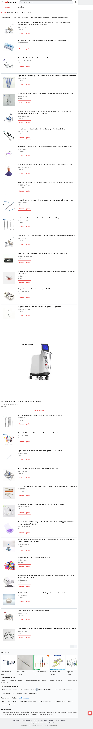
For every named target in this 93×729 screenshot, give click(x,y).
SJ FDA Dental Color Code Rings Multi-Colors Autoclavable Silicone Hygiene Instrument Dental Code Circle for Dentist (46, 523)
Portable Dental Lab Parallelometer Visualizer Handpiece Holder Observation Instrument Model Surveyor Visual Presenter (46, 541)
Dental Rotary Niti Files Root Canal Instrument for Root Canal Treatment (41, 504)
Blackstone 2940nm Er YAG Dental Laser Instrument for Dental (21, 401)
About (26, 723)
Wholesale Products (15, 680)
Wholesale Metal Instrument (28, 690)
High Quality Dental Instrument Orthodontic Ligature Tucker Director (40, 451)
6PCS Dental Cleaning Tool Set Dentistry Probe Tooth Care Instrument (40, 415)
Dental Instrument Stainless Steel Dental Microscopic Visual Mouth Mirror (41, 129)
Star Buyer (51, 720)
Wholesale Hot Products (40, 720)
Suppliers (21, 7)
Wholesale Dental (6, 17)
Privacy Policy (44, 723)
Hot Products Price (27, 720)
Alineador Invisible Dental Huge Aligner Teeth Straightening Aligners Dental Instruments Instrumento (46, 272)
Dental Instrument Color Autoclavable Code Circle (34, 557)
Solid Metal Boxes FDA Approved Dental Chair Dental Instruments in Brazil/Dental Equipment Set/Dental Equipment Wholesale (44, 23)
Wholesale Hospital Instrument (63, 690)
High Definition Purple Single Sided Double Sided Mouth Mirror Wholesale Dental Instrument (47, 76)
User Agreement (34, 723)
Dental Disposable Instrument (28, 701)
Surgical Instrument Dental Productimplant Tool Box (34, 289)
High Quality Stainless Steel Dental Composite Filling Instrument (38, 468)
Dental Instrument (56, 680)
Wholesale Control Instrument (60, 17)
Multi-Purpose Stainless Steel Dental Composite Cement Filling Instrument (42, 218)
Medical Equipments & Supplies (36, 680)
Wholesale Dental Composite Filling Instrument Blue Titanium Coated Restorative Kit (45, 200)
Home (3, 680)
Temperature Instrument (8, 705)
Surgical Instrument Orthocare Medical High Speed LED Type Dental (39, 307)
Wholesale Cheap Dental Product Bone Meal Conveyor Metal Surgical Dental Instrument (46, 93)
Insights (63, 720)
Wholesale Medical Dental (45, 690)
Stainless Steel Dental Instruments (63, 701)
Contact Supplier (24, 33)
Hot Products (16, 720)
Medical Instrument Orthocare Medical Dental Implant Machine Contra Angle (42, 253)
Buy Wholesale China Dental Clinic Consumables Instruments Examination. (42, 40)
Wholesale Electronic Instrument (40, 17)
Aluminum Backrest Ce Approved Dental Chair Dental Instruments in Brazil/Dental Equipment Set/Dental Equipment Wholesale (44, 112)
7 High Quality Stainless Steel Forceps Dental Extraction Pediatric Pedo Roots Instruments (47, 628)
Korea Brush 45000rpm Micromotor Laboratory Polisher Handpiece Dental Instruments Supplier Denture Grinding (46, 576)
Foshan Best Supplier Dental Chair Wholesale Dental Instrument (38, 58)
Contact (51, 723)
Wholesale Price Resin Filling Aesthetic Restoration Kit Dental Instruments (42, 433)
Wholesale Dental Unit (8, 693)
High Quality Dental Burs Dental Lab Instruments (33, 611)
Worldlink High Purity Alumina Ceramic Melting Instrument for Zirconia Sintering (44, 593)
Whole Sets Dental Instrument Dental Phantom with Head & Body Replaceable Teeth (45, 164)
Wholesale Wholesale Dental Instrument (27, 693)
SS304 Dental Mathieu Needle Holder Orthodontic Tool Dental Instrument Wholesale (45, 147)
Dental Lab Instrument (45, 701)
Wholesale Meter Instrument (10, 690)
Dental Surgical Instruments (9, 701)
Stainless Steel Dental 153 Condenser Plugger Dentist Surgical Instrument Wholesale (45, 182)
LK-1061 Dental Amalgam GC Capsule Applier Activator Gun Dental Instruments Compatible (47, 486)
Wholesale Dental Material (21, 17)
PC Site (58, 720)
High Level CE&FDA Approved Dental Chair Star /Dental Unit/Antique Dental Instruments (46, 236)
